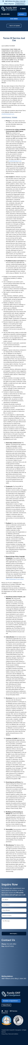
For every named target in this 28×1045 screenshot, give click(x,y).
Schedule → (22, 14)
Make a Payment (9, 3)
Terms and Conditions (13, 1034)
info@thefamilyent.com (8, 114)
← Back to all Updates (14, 26)
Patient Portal (20, 4)
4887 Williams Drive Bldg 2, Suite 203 (15, 1)
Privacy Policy (5, 1034)
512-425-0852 (5, 14)
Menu (23, 9)
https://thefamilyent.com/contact (15, 579)
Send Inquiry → (14, 933)
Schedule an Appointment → (11, 1001)
